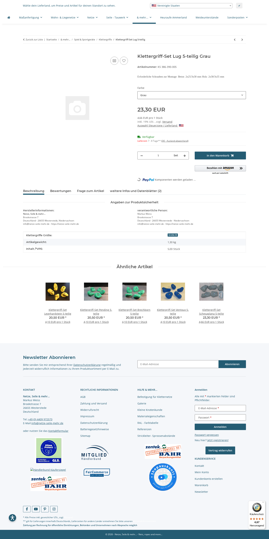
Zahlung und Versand (93, 403)
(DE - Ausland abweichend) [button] (174, 140)
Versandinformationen (144, 521)
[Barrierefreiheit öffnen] (12, 517)
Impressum (87, 416)
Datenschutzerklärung (87, 365)
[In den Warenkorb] (26, 52)
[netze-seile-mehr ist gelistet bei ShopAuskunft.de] (163, 476)
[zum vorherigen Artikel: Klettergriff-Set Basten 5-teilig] (234, 40)
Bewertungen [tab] (60, 191)
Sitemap (85, 436)
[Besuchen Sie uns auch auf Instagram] (54, 509)
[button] (220, 169)
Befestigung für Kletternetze (154, 397)
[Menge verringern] (142, 155)
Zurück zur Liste (34, 39)
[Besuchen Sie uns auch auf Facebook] (27, 509)
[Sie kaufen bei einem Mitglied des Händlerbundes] (95, 452)
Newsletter (201, 491)
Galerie (141, 403)
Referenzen (144, 429)
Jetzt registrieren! (218, 440)
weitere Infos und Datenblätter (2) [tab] (136, 191)
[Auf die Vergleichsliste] (114, 61)
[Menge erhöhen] (185, 155)
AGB (82, 397)
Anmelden (220, 427)
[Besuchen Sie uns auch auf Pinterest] (45, 509)
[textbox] (191, 5)
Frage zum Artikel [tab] (90, 191)
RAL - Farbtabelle (147, 423)
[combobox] (191, 5)
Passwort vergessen (207, 435)
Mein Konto (202, 472)
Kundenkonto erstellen (209, 478)
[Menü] (263, 503)
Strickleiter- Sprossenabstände (156, 436)
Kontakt (199, 466)
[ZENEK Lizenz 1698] (48, 483)
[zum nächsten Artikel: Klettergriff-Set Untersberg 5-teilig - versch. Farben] (242, 40)
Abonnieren (232, 364)
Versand (167, 121)
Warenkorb (201, 485)
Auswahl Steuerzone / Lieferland (157, 125)
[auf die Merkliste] (124, 61)
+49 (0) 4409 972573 (40, 419)
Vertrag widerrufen (220, 450)
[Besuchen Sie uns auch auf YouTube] (36, 509)
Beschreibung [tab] (33, 191)
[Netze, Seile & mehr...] (9, 17)
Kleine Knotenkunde (149, 410)
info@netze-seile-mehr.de (47, 423)
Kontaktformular (58, 431)
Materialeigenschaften (151, 416)
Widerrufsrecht (89, 410)
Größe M (173, 235)
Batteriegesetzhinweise (94, 429)
